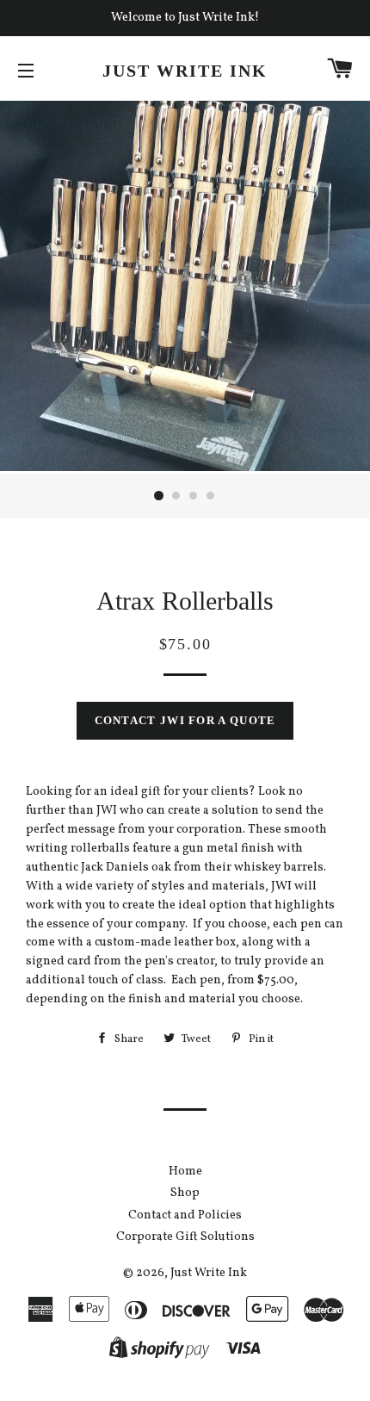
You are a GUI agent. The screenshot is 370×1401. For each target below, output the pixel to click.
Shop (185, 1193)
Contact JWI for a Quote (185, 720)
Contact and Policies (185, 1215)
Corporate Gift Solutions (185, 1237)
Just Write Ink (185, 70)
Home (185, 1171)
